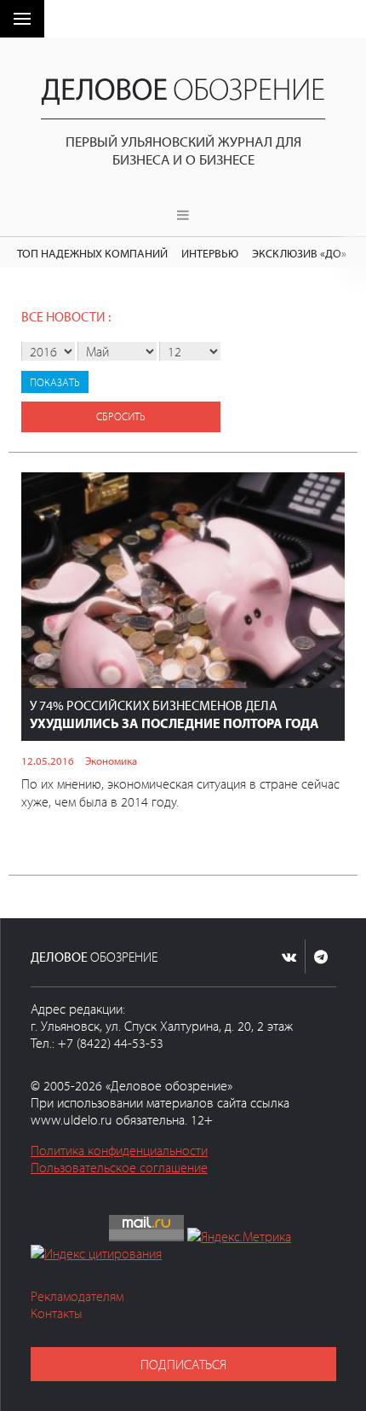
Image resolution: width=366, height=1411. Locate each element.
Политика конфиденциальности (119, 1150)
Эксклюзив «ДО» (299, 253)
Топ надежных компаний (92, 253)
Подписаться (183, 1364)
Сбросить (121, 416)
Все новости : (66, 316)
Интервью (209, 253)
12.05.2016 (47, 760)
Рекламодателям (77, 1295)
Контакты (57, 1312)
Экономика (111, 760)
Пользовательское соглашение (119, 1167)
